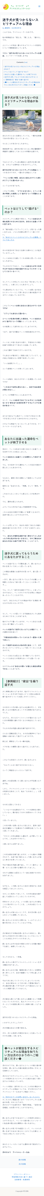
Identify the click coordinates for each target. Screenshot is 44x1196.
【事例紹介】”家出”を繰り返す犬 (16, 79)
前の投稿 (22, 1160)
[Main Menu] (39, 6)
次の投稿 (22, 1164)
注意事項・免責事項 (22, 1179)
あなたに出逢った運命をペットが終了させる (20, 74)
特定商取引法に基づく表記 (22, 1177)
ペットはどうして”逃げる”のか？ (16, 72)
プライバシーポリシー (22, 1174)
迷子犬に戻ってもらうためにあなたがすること (21, 77)
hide (25, 62)
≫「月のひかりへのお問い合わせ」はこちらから (21, 1097)
